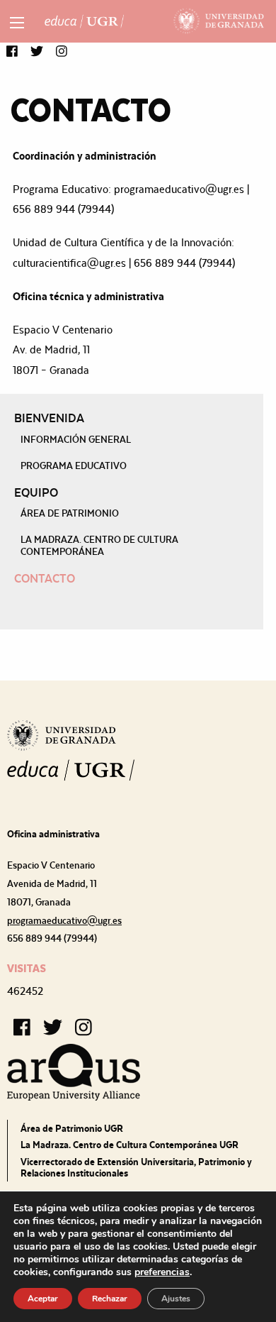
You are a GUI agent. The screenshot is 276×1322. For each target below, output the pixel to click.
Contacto (44, 578)
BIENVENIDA (49, 418)
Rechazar (109, 1298)
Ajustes (175, 1298)
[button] (12, 52)
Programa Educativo (74, 465)
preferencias (162, 1272)
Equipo (36, 492)
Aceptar (43, 1298)
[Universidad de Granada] (219, 21)
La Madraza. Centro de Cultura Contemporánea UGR (129, 1144)
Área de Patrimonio (70, 513)
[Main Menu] (17, 22)
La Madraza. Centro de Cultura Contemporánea (99, 545)
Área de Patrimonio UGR (72, 1128)
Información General (76, 439)
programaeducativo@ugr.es (64, 920)
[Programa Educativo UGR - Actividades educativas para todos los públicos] (84, 21)
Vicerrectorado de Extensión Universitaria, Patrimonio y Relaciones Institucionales (136, 1167)
